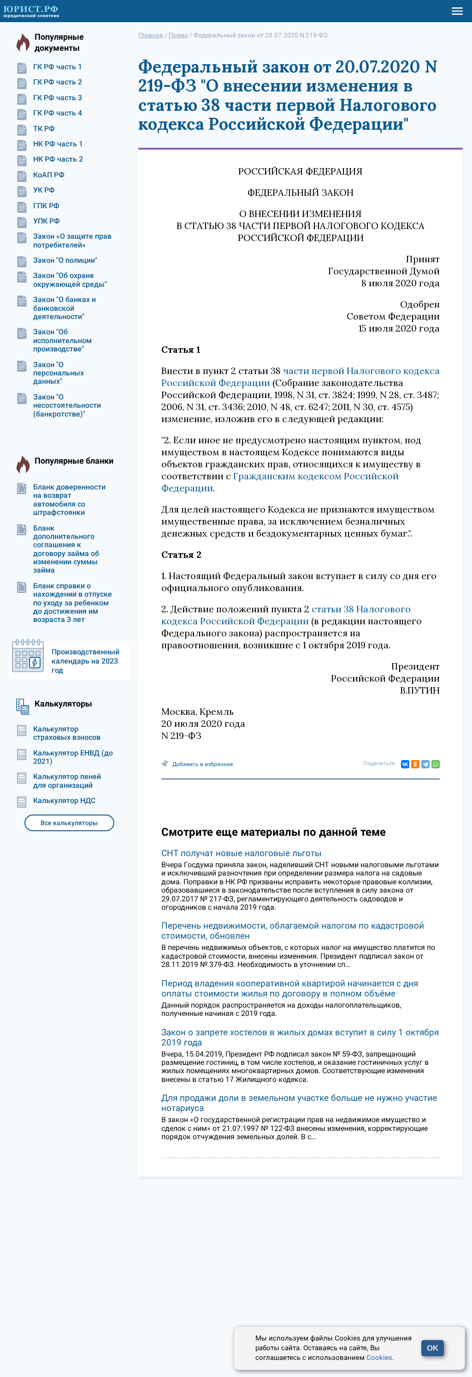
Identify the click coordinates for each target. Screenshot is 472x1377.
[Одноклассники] (415, 764)
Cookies (379, 1357)
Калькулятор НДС (64, 801)
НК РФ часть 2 (58, 159)
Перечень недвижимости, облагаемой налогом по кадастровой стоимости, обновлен (292, 930)
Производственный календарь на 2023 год (85, 661)
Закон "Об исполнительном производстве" (62, 340)
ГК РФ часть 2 (57, 82)
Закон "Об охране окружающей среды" (70, 280)
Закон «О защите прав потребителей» (72, 240)
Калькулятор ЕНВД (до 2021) (73, 757)
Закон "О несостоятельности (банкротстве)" (67, 405)
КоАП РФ (49, 175)
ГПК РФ (46, 206)
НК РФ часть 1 (58, 144)
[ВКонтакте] (405, 764)
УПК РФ (46, 221)
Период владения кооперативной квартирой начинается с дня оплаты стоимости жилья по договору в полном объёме (289, 988)
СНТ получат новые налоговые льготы (241, 853)
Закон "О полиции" (65, 260)
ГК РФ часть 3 (57, 98)
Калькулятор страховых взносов (66, 733)
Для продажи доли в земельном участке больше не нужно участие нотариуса (299, 1103)
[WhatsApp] (435, 764)
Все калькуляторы (69, 823)
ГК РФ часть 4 (57, 113)
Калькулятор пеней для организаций (67, 781)
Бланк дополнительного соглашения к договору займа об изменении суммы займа (66, 549)
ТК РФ (44, 129)
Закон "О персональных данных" (58, 373)
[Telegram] (425, 764)
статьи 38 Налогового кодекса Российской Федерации (286, 615)
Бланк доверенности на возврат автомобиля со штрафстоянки (69, 500)
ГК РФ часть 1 (57, 67)
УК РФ (44, 190)
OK (432, 1348)
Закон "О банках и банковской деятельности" (64, 308)
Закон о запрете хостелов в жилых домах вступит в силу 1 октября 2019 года (300, 1037)
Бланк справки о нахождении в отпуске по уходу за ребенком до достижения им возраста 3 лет (72, 603)
